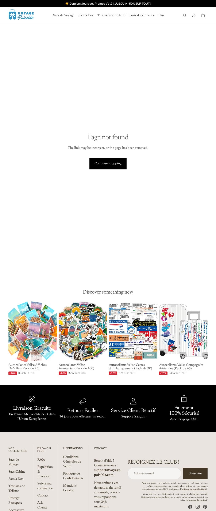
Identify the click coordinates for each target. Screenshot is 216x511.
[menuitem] (161, 15)
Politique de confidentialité (193, 489)
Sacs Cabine (16, 471)
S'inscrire (195, 473)
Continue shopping (108, 163)
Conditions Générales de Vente (72, 461)
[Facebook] (190, 506)
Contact (42, 495)
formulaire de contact (196, 500)
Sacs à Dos (15, 479)
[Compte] (193, 15)
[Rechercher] (184, 15)
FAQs (41, 459)
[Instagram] (197, 506)
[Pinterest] (205, 506)
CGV (165, 489)
